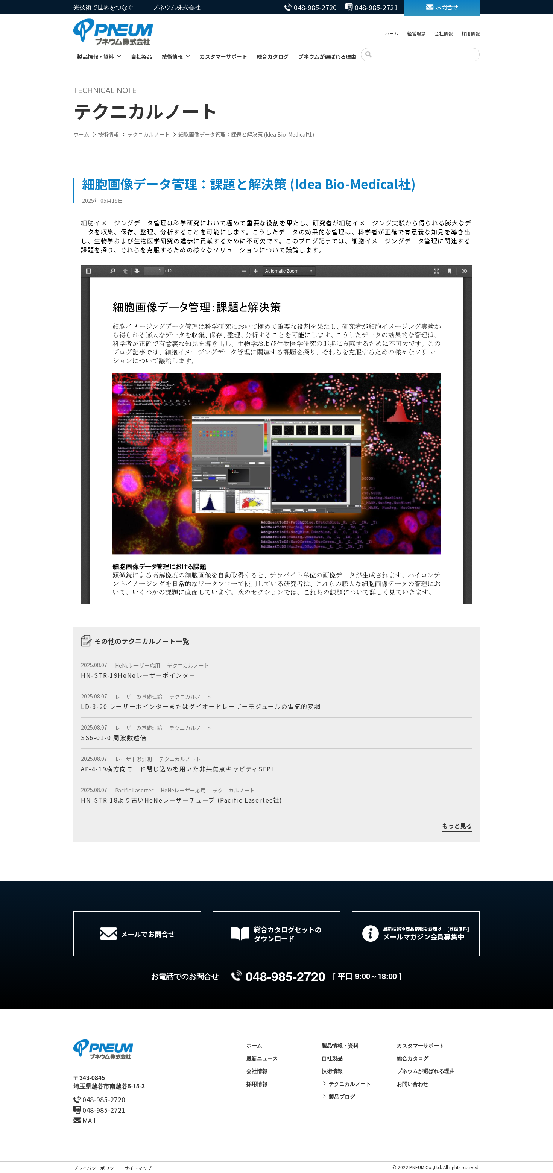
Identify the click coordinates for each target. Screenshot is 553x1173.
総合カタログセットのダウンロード (288, 933)
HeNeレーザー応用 (138, 665)
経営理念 (416, 33)
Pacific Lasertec (135, 790)
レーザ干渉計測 (134, 759)
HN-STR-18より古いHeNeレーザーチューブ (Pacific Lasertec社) (182, 799)
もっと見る (457, 826)
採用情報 (471, 33)
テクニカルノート (188, 665)
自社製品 (141, 56)
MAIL (89, 1120)
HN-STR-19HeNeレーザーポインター (138, 675)
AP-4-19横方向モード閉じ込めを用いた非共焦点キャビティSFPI (177, 768)
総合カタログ (273, 56)
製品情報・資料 (95, 56)
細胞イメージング (107, 222)
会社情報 (443, 33)
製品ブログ (342, 1096)
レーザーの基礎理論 (139, 696)
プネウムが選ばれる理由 (327, 56)
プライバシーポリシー (95, 1168)
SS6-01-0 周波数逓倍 (113, 737)
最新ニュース (262, 1058)
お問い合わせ (412, 1083)
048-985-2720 (315, 7)
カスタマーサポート (223, 56)
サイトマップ (138, 1168)
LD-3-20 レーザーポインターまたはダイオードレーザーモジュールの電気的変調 (201, 706)
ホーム (391, 33)
